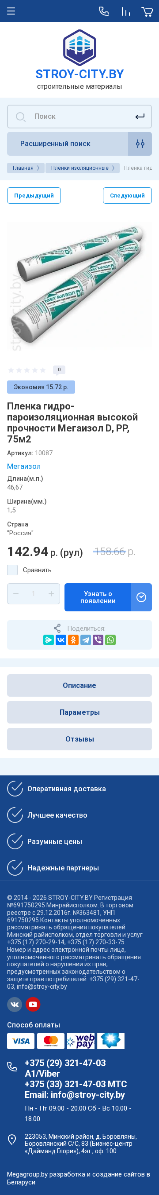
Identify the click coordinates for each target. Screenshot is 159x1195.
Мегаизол (24, 466)
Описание (79, 685)
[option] (79, 284)
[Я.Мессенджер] (48, 640)
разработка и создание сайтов (97, 1174)
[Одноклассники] (73, 640)
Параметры (80, 712)
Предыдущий (34, 195)
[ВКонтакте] (61, 640)
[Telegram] (85, 640)
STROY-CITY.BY (79, 74)
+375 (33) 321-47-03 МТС (76, 1084)
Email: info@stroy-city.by (75, 1094)
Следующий (127, 195)
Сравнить (37, 570)
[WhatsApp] (110, 640)
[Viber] (98, 640)
